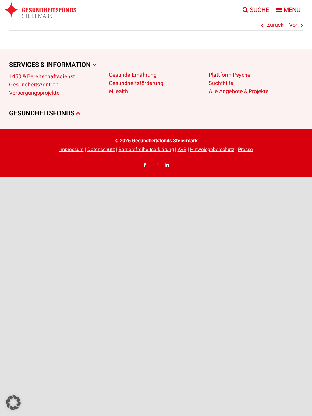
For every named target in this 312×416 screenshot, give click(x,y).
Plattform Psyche (229, 75)
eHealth (118, 91)
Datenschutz (101, 149)
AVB (182, 149)
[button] (13, 402)
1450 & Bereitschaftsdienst (42, 76)
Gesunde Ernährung (133, 75)
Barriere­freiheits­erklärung (146, 149)
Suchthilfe (221, 83)
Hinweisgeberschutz (212, 149)
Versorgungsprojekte (34, 93)
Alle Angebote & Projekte (239, 91)
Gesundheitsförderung (136, 83)
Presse (245, 149)
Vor (293, 25)
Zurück (275, 25)
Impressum (71, 149)
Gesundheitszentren (33, 85)
